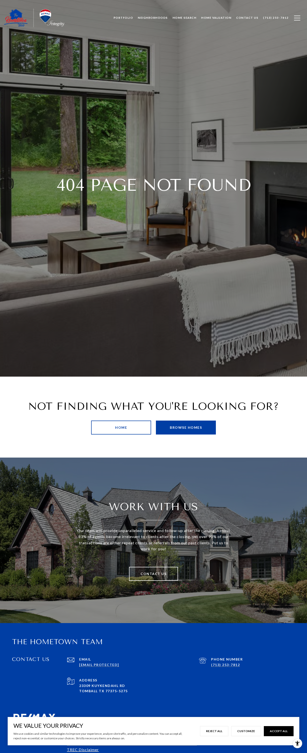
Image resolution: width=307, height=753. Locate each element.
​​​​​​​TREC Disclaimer (83, 749)
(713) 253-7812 (225, 665)
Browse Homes (186, 427)
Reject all (214, 731)
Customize (246, 731)
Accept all (279, 731)
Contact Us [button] (153, 574)
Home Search (185, 17)
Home (121, 427)
